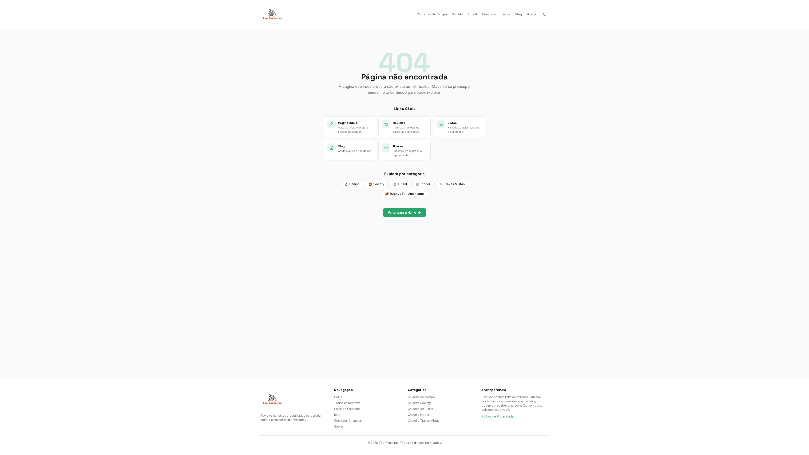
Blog (518, 14)
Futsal (472, 14)
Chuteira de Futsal (420, 409)
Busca (531, 14)
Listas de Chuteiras (347, 409)
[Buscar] (545, 14)
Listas (505, 14)
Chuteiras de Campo (432, 14)
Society (457, 14)
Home (338, 397)
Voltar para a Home (402, 212)
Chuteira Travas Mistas (423, 420)
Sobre (338, 426)
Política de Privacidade (498, 416)
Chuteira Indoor (418, 414)
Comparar (489, 14)
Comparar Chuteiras (348, 420)
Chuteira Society (419, 403)
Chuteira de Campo (421, 397)
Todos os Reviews (347, 403)
